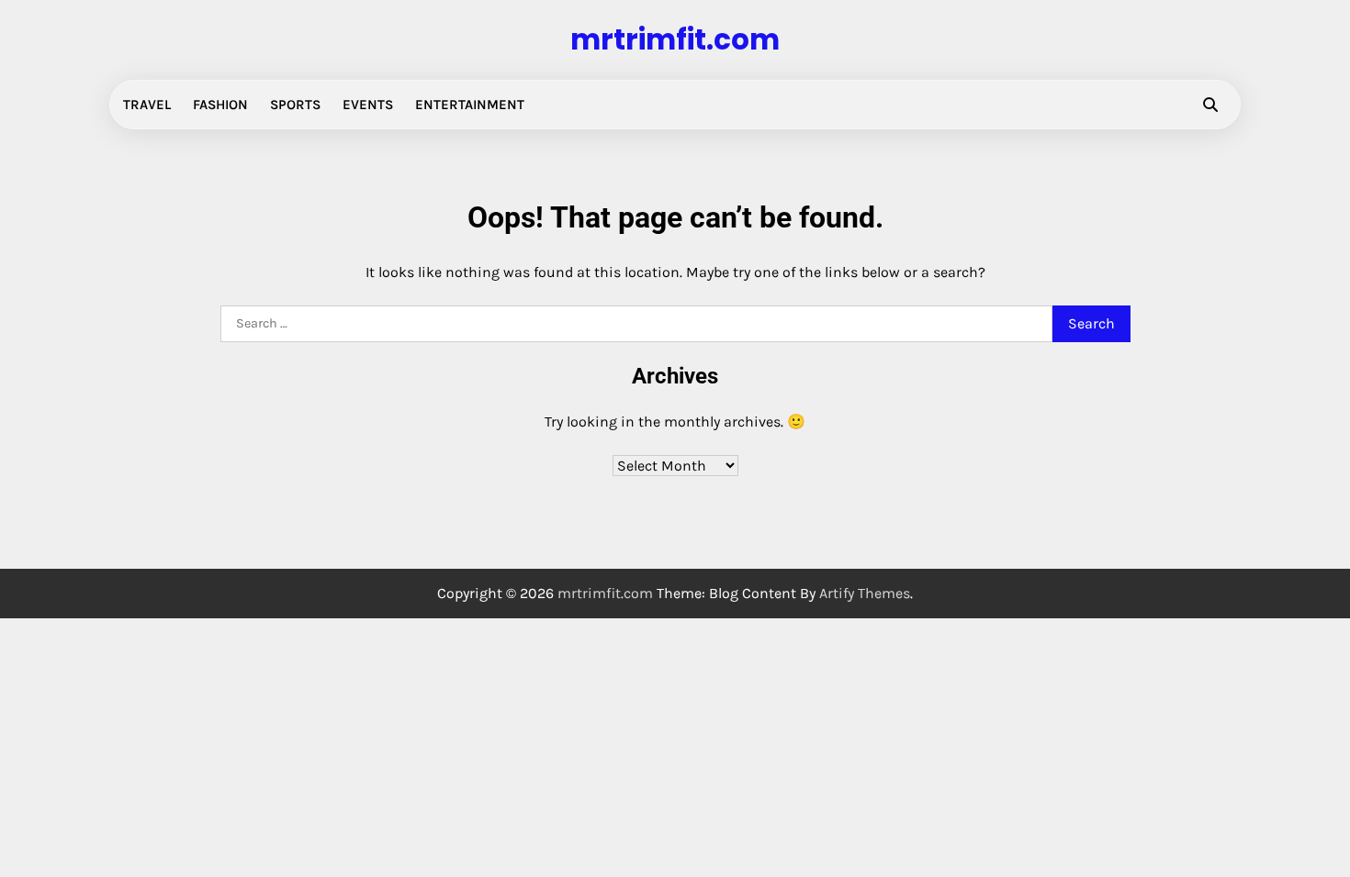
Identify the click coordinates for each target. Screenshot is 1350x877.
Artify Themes (864, 593)
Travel (147, 104)
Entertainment (469, 104)
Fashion (220, 104)
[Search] (1210, 104)
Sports (295, 104)
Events (368, 104)
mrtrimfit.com (675, 39)
